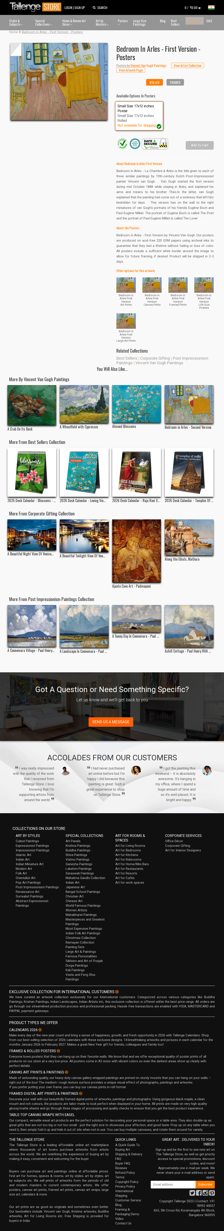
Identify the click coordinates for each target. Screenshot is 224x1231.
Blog (163, 20)
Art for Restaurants (129, 869)
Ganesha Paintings (79, 864)
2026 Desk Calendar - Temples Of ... (189, 501)
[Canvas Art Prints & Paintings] (66, 1072)
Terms (119, 1177)
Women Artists (76, 910)
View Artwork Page (131, 70)
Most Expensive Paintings (84, 929)
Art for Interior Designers (183, 850)
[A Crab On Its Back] (31, 405)
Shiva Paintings (76, 855)
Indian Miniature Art (30, 864)
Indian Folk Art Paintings (83, 933)
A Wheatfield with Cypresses (79, 427)
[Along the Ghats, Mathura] (189, 537)
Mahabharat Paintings (81, 915)
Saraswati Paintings (80, 873)
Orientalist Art (25, 878)
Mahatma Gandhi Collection (85, 878)
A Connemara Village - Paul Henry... (30, 650)
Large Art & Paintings (81, 952)
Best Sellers (175, 22)
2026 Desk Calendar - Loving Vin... (82, 501)
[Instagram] (205, 1194)
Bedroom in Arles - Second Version (188, 427)
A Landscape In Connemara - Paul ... (83, 651)
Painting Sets (75, 947)
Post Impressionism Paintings (37, 887)
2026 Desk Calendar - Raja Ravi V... (135, 501)
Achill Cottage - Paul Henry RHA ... (188, 651)
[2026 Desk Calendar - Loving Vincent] (84, 472)
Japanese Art (75, 887)
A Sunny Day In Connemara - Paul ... (135, 636)
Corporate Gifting (155, 358)
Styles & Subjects (15, 22)
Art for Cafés (125, 878)
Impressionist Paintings (32, 850)
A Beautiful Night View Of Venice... (30, 554)
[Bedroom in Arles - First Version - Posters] (59, 81)
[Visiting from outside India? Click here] (117, 992)
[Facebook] (199, 1194)
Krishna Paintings (78, 846)
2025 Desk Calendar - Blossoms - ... (31, 501)
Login (68, 7)
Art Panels (73, 841)
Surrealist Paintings (29, 896)
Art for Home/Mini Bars (132, 864)
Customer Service (128, 1200)
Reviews (121, 1168)
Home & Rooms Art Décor (74, 22)
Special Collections (42, 22)
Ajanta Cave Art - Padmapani (131, 586)
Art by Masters (101, 22)
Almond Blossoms (124, 426)
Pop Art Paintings (28, 883)
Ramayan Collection (80, 942)
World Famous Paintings (83, 906)
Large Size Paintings (139, 22)
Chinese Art (74, 901)
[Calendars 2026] (40, 1030)
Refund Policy (125, 1173)
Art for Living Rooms (130, 846)
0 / (191, 7)
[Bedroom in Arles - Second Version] (189, 404)
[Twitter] (192, 1194)
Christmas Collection (81, 938)
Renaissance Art (27, 892)
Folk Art (21, 873)
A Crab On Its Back (19, 429)
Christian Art (75, 896)
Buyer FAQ (122, 1163)
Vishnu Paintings (77, 859)
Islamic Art (23, 855)
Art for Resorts (126, 873)
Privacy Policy (125, 1186)
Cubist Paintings (27, 841)
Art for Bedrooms (128, 850)
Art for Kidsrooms (128, 859)
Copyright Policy (126, 1182)
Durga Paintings (77, 965)
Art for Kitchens (126, 855)
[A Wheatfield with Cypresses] (84, 404)
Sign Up (79, 7)
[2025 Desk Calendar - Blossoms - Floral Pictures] (31, 472)
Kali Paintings (75, 970)
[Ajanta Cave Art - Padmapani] (136, 550)
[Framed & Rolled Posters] (58, 1051)
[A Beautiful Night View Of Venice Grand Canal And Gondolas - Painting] (31, 534)
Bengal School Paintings (83, 892)
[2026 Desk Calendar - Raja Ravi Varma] (136, 472)
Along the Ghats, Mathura (182, 559)
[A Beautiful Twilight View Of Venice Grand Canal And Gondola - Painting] (84, 535)
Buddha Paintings (78, 850)
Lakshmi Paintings (79, 869)
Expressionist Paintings (32, 846)
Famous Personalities (81, 956)
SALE (209, 20)
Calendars (194, 20)
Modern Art (24, 869)
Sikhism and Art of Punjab (84, 961)
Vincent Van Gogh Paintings (159, 363)
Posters (123, 20)
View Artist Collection (187, 65)
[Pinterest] (212, 1194)
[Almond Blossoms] (136, 404)
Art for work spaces (129, 883)
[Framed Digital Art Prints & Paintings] (80, 1093)
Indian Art (23, 859)
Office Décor (174, 841)
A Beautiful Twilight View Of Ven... (82, 556)
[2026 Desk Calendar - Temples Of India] (189, 472)
